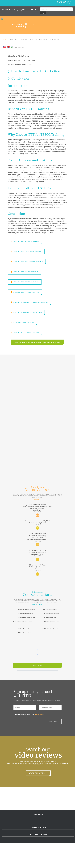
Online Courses (63, 2)
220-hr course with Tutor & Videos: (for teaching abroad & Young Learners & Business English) (37, 537)
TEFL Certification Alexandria (26, 609)
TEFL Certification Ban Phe (25, 614)
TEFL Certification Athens (50, 609)
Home (5, 39)
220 (37, 544)
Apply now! (37, 665)
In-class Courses (38, 835)
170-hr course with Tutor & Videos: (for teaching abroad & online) (37, 553)
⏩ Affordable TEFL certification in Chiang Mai (26, 312)
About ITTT (14, 39)
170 (37, 559)
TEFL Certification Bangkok (50, 614)
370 (37, 528)
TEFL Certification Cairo (25, 629)
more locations (37, 604)
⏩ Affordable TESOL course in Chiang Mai (25, 292)
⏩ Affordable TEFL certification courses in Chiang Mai (29, 302)
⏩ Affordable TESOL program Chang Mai (24, 282)
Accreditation (41, 39)
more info (37, 499)
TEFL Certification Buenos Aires (22, 622)
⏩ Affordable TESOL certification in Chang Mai (27, 262)
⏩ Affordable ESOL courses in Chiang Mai (25, 333)
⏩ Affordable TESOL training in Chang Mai (25, 241)
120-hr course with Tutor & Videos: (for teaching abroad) (37, 567)
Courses (24, 39)
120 (37, 574)
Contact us (54, 39)
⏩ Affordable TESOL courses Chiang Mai (24, 272)
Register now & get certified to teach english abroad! (37, 342)
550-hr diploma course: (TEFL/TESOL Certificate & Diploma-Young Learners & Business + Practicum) (37, 508)
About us (38, 814)
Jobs (31, 39)
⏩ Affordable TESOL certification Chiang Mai (26, 252)
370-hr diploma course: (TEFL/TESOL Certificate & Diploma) (37, 522)
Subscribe (53, 721)
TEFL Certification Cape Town (51, 629)
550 (37, 515)
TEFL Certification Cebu (25, 633)
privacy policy (38, 714)
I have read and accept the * (30, 714)
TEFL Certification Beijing (49, 618)
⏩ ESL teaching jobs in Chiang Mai (22, 322)
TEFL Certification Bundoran (50, 622)
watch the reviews (37, 773)
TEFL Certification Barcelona (26, 618)
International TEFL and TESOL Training (22, 25)
